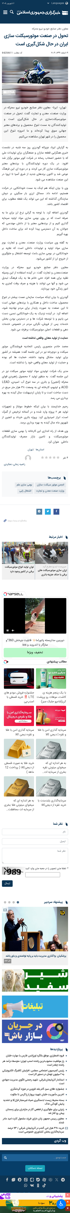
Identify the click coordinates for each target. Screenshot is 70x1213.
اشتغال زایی (25, 491)
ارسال (7, 883)
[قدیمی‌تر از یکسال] (51, 553)
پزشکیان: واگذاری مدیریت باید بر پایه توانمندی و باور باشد (36, 956)
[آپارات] (44, 1180)
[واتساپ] (25, 1186)
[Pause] (7, 630)
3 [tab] (9, 902)
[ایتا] (25, 1180)
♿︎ (61, 1203)
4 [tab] (5, 902)
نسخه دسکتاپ (35, 1168)
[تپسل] (5, 594)
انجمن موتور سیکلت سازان (50, 485)
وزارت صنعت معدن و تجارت (50, 491)
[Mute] (13, 630)
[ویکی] (32, 1186)
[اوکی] (38, 1186)
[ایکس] (56, 1180)
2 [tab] (13, 902)
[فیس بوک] (7, 1180)
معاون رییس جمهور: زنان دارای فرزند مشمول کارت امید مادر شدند (33, 1121)
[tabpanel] (35, 936)
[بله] (38, 1180)
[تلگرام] (63, 1180)
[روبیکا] (50, 1180)
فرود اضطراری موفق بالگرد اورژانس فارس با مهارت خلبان (35, 1056)
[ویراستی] (13, 1180)
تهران (30, 450)
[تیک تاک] (44, 1186)
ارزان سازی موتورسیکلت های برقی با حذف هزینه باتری (52, 572)
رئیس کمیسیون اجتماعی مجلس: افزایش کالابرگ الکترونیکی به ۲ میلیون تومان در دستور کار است (33, 1073)
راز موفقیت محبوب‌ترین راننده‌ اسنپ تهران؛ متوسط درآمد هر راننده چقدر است (33, 1063)
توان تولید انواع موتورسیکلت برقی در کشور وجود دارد (19, 569)
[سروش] (19, 1180)
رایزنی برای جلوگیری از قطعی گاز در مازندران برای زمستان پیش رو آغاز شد (35, 1111)
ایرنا (38, 13)
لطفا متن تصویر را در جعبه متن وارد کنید (46, 868)
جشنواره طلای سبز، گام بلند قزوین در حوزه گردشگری (37, 1089)
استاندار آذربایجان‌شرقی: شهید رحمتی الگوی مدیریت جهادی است (33, 1082)
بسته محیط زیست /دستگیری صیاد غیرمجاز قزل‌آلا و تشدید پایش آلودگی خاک (33, 1102)
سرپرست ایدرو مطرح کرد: (54, 567)
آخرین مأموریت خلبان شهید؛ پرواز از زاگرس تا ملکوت (37, 1094)
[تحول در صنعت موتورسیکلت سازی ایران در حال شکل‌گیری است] (35, 80)
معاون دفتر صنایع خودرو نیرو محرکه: (50, 29)
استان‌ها (40, 450)
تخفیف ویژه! (35, 652)
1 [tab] (18, 902)
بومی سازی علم (24, 485)
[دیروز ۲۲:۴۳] (35, 929)
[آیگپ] (32, 1180)
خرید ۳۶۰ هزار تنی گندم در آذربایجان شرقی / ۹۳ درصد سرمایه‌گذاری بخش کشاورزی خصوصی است (36, 1130)
